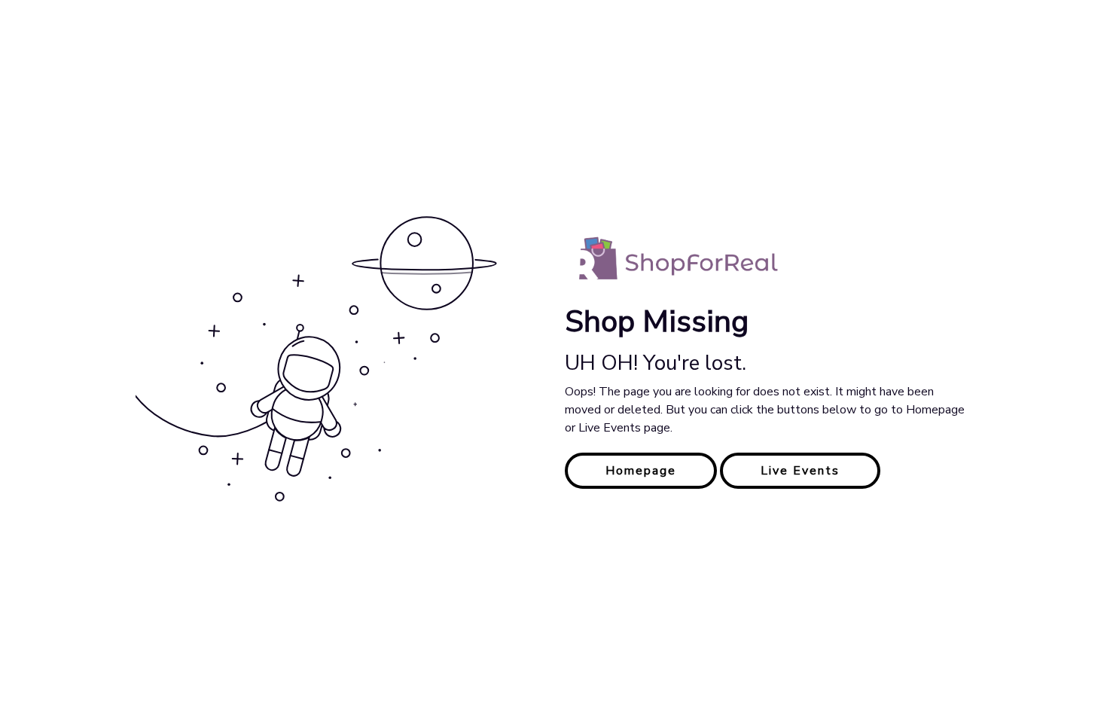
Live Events (800, 470)
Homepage (640, 470)
